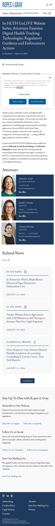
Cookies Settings (24, 94)
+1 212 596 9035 (33, 233)
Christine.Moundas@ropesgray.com (29, 236)
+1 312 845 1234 (32, 209)
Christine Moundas (26, 226)
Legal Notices (8, 509)
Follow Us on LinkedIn (12, 449)
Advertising (7, 501)
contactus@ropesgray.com (26, 188)
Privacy (32, 509)
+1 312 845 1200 (24, 185)
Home (5, 13)
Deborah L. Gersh (18, 73)
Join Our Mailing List (11, 476)
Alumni (32, 501)
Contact (6, 513)
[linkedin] (8, 496)
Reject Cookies (18, 101)
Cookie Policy (8, 505)
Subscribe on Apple (10, 423)
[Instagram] (3, 496)
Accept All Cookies (37, 101)
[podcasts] (12, 496)
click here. (20, 87)
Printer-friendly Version (15, 64)
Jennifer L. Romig (33, 73)
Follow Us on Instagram (37, 449)
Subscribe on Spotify (32, 423)
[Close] (50, 77)
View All (6, 260)
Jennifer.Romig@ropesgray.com (28, 212)
